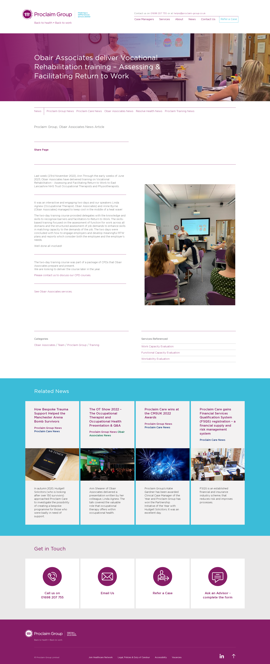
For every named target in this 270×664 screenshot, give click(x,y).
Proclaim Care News (89, 111)
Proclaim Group (77, 345)
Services (164, 19)
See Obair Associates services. (53, 291)
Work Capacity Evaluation (157, 346)
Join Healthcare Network (101, 658)
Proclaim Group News (60, 111)
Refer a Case (229, 19)
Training (94, 345)
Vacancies (177, 658)
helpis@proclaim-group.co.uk (190, 13)
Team (61, 345)
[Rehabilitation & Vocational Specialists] (130, 635)
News (192, 19)
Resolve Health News (149, 111)
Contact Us (208, 19)
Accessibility (161, 658)
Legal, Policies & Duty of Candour (134, 658)
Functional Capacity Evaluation (160, 353)
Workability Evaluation (155, 359)
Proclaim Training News (179, 111)
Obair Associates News (118, 111)
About (179, 19)
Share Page (41, 150)
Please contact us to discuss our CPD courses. (62, 275)
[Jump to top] (234, 656)
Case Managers (144, 19)
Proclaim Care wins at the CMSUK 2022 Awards (162, 413)
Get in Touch (50, 548)
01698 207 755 (159, 13)
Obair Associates (44, 345)
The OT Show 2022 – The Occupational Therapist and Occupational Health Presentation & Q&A (105, 417)
